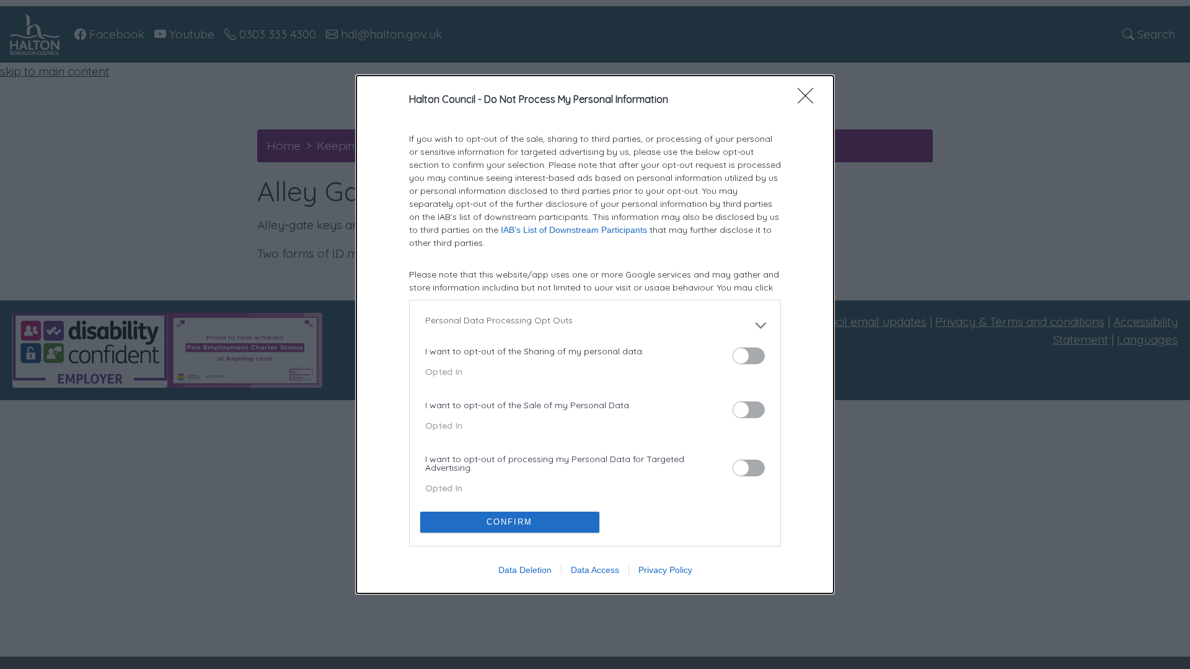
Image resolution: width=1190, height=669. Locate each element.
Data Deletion (525, 570)
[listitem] (595, 325)
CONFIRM (509, 522)
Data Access (595, 570)
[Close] (809, 100)
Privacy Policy (665, 570)
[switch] (749, 356)
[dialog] (595, 334)
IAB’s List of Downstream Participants (574, 230)
